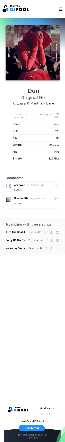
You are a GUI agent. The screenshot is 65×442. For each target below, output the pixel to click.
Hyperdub (18, 117)
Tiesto (43, 248)
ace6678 (19, 185)
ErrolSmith (21, 198)
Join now (32, 437)
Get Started (32, 428)
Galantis (33, 248)
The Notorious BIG (38, 240)
